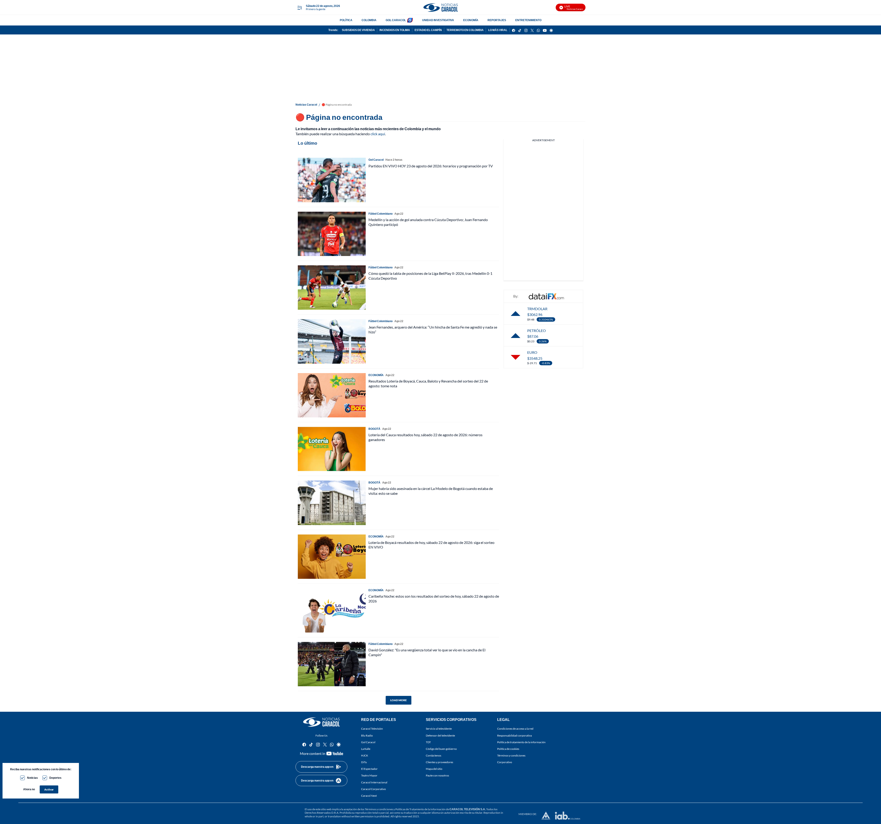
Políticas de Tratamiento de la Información (420, 809)
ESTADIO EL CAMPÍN (428, 30)
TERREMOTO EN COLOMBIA (465, 30)
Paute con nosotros (437, 775)
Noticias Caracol (306, 104)
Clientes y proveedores (439, 762)
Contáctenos (433, 755)
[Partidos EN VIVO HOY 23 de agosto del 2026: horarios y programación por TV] (332, 180)
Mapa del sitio (434, 769)
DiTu (364, 762)
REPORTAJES (497, 20)
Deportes (55, 777)
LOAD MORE (398, 700)
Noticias (32, 777)
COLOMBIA (369, 20)
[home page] (440, 7)
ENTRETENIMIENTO (528, 20)
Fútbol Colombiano (380, 213)
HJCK (364, 755)
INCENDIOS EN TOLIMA (394, 30)
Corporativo (504, 762)
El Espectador (369, 769)
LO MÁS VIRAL (497, 30)
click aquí (378, 134)
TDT (428, 742)
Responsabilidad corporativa (514, 735)
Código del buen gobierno (441, 749)
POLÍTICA (346, 20)
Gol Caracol (368, 742)
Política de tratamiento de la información (521, 742)
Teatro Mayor (369, 775)
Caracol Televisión (372, 729)
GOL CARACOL (396, 20)
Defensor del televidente (440, 735)
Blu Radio (367, 735)
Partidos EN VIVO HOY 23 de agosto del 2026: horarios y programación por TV (430, 166)
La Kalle (365, 749)
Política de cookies (508, 749)
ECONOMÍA (470, 20)
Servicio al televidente (439, 729)
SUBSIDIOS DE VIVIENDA (358, 30)
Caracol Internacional (374, 782)
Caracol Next (369, 795)
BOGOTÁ (374, 428)
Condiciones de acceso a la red (515, 729)
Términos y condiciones (511, 755)
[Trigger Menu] (300, 7)
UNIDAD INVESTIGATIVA (438, 20)
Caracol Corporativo (373, 789)
